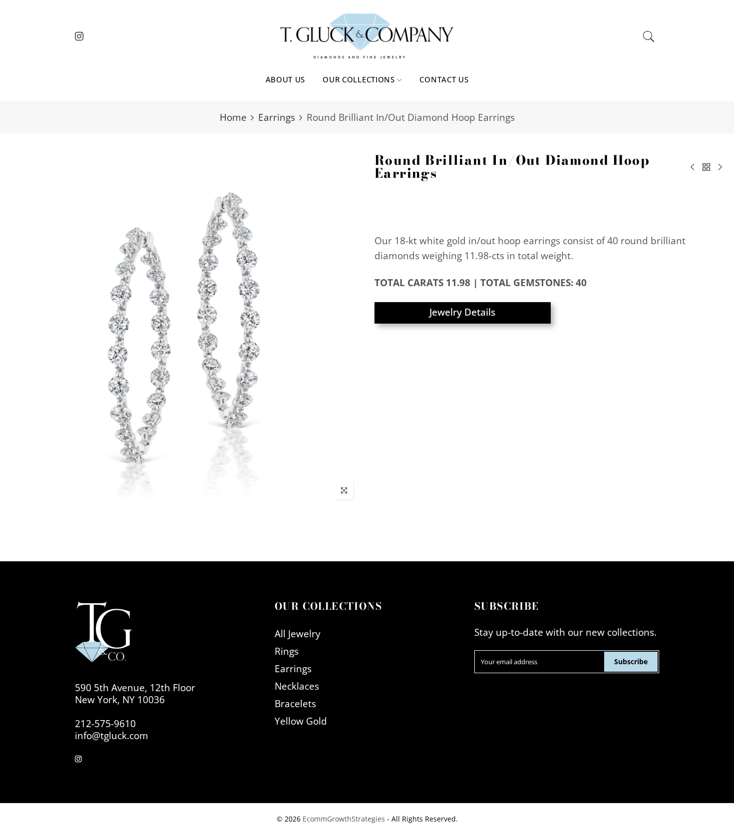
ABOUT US (286, 79)
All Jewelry (298, 633)
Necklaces (297, 686)
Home (233, 117)
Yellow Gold (301, 721)
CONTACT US (443, 79)
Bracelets (295, 703)
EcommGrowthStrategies (344, 819)
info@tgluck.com (111, 735)
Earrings (276, 117)
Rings (287, 651)
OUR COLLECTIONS (359, 79)
